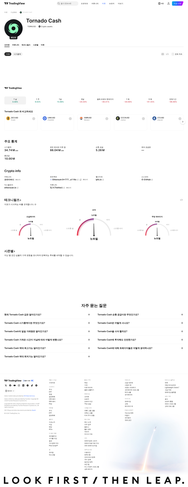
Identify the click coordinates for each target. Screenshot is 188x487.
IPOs (50, 429)
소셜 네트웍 (129, 383)
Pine (50, 404)
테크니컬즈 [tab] (26, 45)
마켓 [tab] (42, 45)
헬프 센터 (87, 429)
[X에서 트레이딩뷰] (5, 385)
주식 (50, 389)
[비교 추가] (34, 118)
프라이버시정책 (89, 457)
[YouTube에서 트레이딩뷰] (14, 385)
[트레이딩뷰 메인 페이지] (14, 3)
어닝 (50, 424)
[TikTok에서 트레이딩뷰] (32, 385)
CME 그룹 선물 (89, 410)
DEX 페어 (52, 401)
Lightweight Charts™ (172, 387)
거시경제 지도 (54, 443)
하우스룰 (128, 392)
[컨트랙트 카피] (81, 180)
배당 (50, 427)
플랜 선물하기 (89, 390)
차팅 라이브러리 (170, 385)
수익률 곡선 (53, 438)
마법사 (127, 415)
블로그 (86, 427)
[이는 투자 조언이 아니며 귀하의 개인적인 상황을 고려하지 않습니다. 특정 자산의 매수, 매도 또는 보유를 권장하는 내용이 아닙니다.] (35, 204)
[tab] (7, 54)
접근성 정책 (88, 462)
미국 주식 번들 (89, 415)
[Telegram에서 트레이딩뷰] (27, 385)
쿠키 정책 (87, 459)
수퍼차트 (52, 383)
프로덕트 (84, 3)
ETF (50, 392)
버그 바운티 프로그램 (91, 467)
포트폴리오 (53, 436)
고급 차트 (168, 390)
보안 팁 (86, 464)
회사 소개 (87, 422)
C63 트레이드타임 (90, 446)
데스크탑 (52, 455)
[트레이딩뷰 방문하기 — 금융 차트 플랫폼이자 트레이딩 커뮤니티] (13, 88)
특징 (85, 383)
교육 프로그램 (169, 406)
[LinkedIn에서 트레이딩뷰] (23, 385)
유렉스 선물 (88, 413)
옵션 (50, 441)
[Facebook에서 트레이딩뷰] (10, 385)
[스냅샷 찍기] (163, 54)
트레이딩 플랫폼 (170, 392)
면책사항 (87, 455)
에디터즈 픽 (129, 406)
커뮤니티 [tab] (15, 45)
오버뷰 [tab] (7, 45)
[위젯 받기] (167, 54)
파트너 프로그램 (170, 404)
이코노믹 (52, 422)
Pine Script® (53, 446)
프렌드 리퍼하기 (130, 387)
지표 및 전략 (129, 413)
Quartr (34, 410)
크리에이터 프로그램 (132, 390)
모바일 (51, 452)
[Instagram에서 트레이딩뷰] (18, 385)
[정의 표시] (13, 147)
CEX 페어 (52, 399)
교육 (126, 404)
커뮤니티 (95, 3)
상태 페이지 (88, 469)
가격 (85, 385)
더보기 (120, 3)
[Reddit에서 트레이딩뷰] (36, 385)
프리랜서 (128, 418)
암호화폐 (52, 397)
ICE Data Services (29, 396)
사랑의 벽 (128, 385)
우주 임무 (87, 424)
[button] (90, 3)
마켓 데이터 (88, 387)
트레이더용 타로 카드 (91, 443)
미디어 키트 (88, 434)
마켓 (104, 3)
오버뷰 (86, 397)
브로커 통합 (169, 401)
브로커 (111, 3)
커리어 (86, 432)
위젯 (166, 383)
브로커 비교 (88, 401)
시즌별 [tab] (35, 45)
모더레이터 (128, 395)
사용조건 (87, 452)
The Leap (87, 404)
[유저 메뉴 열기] (168, 3)
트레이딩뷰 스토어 (90, 441)
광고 (166, 399)
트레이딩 (128, 401)
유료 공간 (128, 420)
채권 (50, 394)
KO (162, 3)
